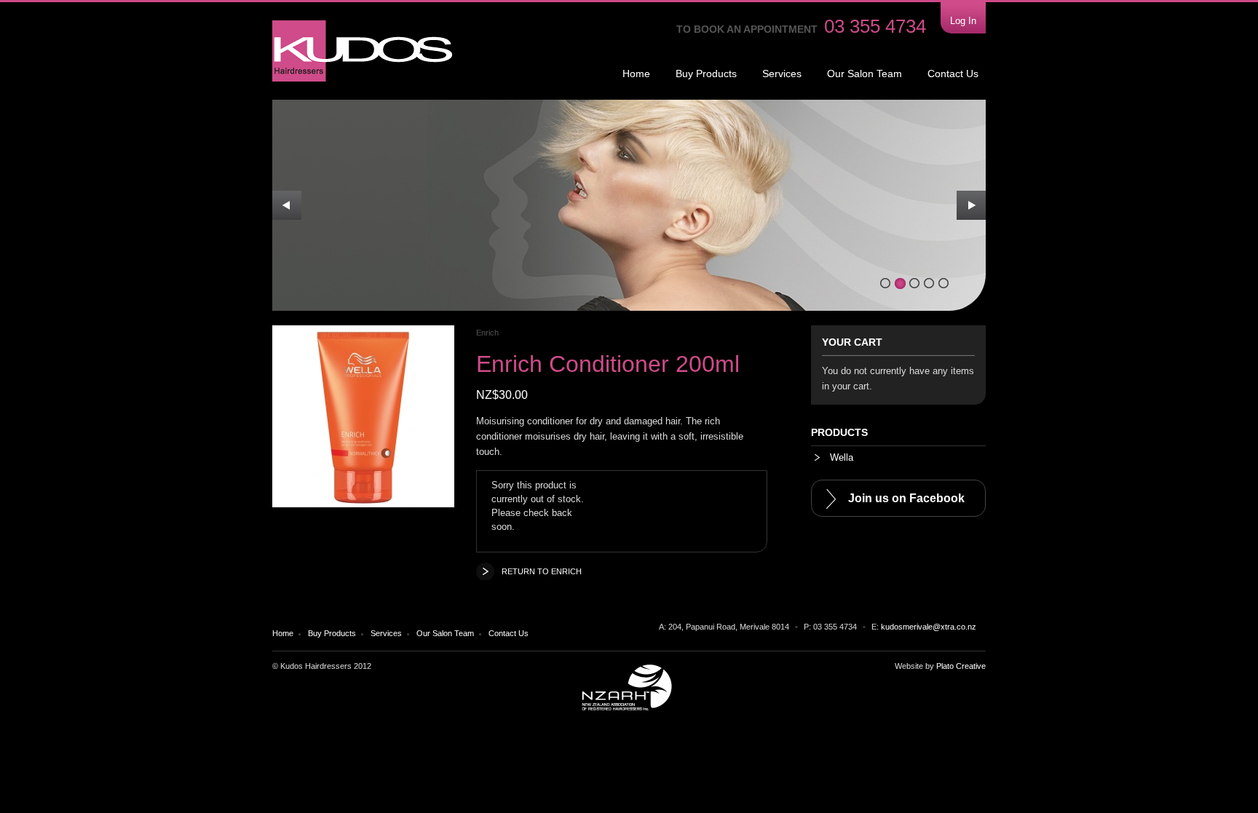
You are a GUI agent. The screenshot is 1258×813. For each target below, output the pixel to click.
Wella (840, 457)
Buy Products (706, 73)
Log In (963, 20)
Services (782, 73)
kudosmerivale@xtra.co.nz (928, 626)
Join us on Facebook (906, 498)
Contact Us (952, 73)
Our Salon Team (864, 73)
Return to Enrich (542, 571)
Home (636, 73)
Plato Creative (961, 666)
